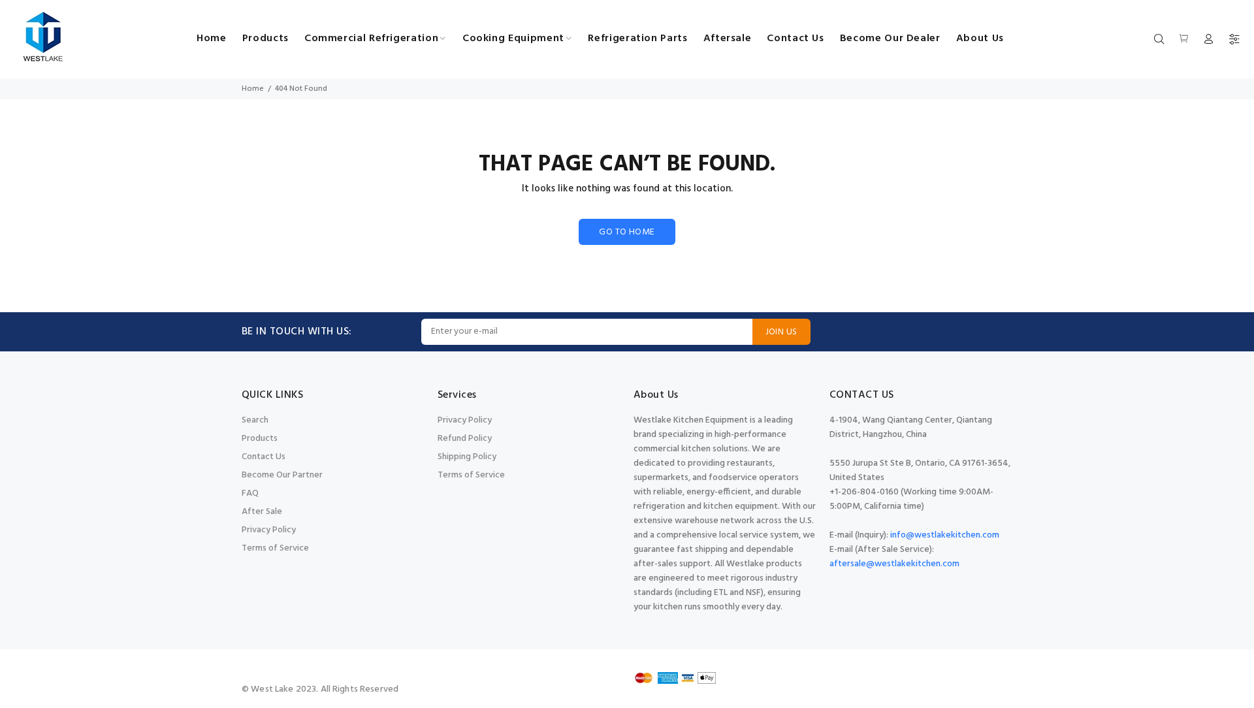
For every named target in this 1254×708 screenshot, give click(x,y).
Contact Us (263, 456)
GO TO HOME (626, 232)
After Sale (262, 511)
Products (260, 438)
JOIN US (781, 332)
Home (253, 88)
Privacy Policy (269, 530)
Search (255, 420)
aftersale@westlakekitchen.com (894, 563)
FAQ (250, 493)
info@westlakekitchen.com (944, 535)
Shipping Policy (467, 456)
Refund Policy (465, 438)
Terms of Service (275, 548)
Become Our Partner (282, 475)
